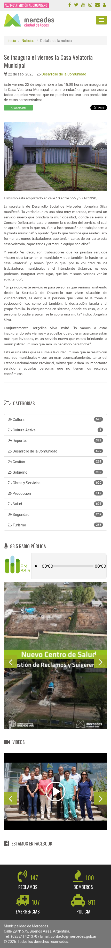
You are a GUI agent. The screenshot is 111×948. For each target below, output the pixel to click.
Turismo (56, 525)
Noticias (28, 41)
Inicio (12, 41)
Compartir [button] (19, 108)
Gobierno (56, 472)
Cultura (56, 419)
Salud (56, 504)
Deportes (56, 441)
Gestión (56, 462)
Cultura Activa (56, 430)
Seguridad (56, 515)
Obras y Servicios (56, 483)
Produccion (56, 493)
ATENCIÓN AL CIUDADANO (28, 5)
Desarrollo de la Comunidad (64, 74)
